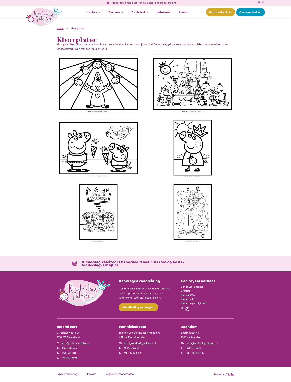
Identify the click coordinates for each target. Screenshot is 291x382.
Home (60, 28)
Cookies (91, 374)
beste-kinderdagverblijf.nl (162, 3)
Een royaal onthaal (192, 287)
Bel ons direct (218, 12)
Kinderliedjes (188, 299)
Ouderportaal (248, 12)
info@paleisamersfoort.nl (77, 343)
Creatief (185, 291)
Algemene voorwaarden (120, 374)
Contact (184, 12)
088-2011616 (69, 353)
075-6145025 (193, 348)
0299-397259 (132, 348)
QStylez (230, 374)
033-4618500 (69, 348)
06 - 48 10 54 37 (133, 353)
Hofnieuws (163, 12)
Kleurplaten (188, 295)
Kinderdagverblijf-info (194, 303)
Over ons (114, 12)
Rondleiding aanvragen (138, 307)
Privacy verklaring (67, 374)
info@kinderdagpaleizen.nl (140, 343)
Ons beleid (138, 12)
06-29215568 (69, 358)
